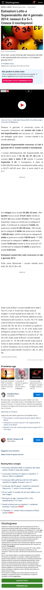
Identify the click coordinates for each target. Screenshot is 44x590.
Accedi (40, 2)
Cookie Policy (16, 576)
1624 (40, 530)
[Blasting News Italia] (12, 2)
